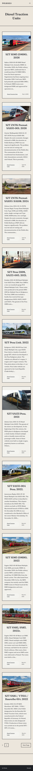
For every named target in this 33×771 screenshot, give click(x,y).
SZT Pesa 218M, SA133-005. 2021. (16, 273)
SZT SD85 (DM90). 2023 (16, 559)
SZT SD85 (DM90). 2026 (16, 56)
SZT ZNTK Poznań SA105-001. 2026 (16, 127)
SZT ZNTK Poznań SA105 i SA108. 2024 (16, 199)
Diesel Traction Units (12, 94)
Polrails (6, 3)
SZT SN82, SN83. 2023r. (16, 629)
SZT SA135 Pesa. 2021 (16, 415)
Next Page (26, 745)
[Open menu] (30, 3)
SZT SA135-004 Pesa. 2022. (16, 487)
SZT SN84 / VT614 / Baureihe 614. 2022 (16, 697)
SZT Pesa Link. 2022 (17, 342)
